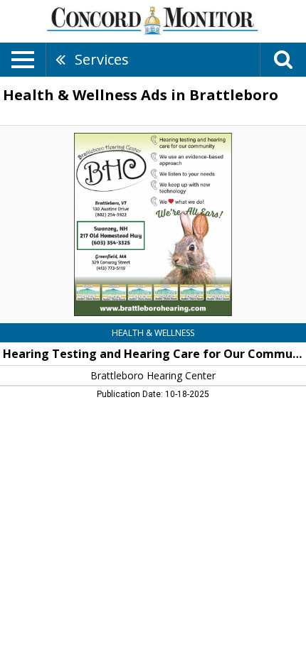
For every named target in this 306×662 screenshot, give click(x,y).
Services (102, 59)
